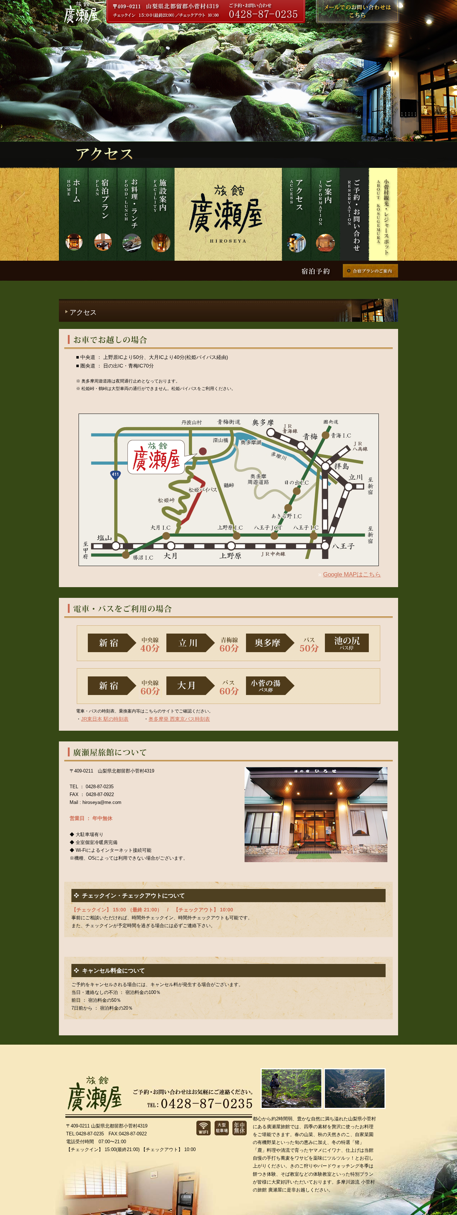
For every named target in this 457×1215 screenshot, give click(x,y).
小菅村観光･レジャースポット (382, 214)
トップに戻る (442, 1200)
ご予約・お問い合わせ (354, 214)
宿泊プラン (102, 214)
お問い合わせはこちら (357, 11)
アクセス (296, 214)
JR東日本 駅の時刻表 (105, 719)
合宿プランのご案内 (370, 271)
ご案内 (325, 214)
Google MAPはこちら (352, 574)
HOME (73, 214)
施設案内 (160, 214)
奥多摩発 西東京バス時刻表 (179, 719)
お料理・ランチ (131, 214)
